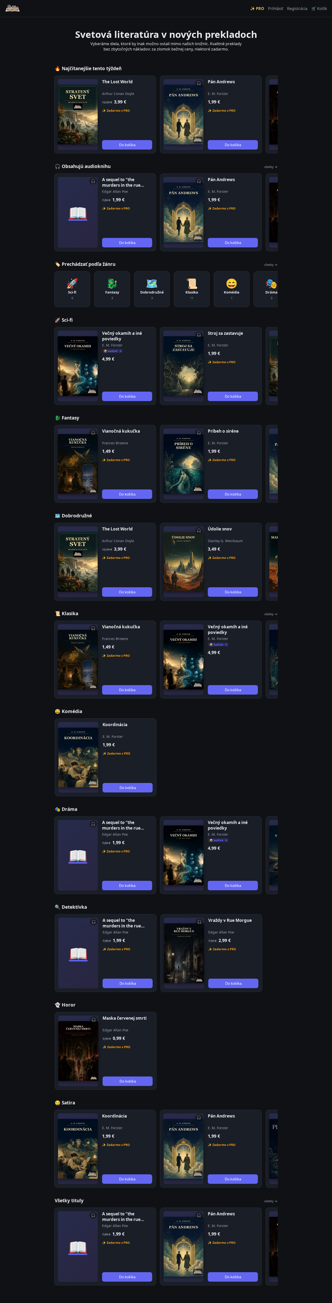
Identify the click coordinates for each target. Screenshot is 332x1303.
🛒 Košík (319, 8)
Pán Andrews (221, 81)
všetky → (270, 167)
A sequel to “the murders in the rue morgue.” (121, 185)
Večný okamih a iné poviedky (122, 336)
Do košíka (127, 145)
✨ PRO (257, 8)
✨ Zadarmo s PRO (116, 111)
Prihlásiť (275, 8)
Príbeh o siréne (223, 431)
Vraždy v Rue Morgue (230, 920)
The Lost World (117, 81)
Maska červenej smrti (125, 1018)
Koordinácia (115, 724)
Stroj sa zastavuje (225, 333)
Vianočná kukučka (121, 431)
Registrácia (297, 8)
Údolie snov (220, 529)
